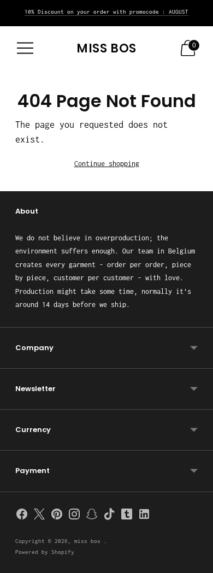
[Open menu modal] (25, 48)
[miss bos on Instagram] (74, 516)
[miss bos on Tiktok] (109, 516)
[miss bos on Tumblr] (126, 516)
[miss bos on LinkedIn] (144, 516)
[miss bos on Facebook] (21, 516)
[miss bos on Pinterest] (56, 516)
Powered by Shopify (44, 552)
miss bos (89, 541)
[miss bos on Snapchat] (91, 516)
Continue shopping (106, 164)
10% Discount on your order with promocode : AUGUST (106, 12)
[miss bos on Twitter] (39, 516)
